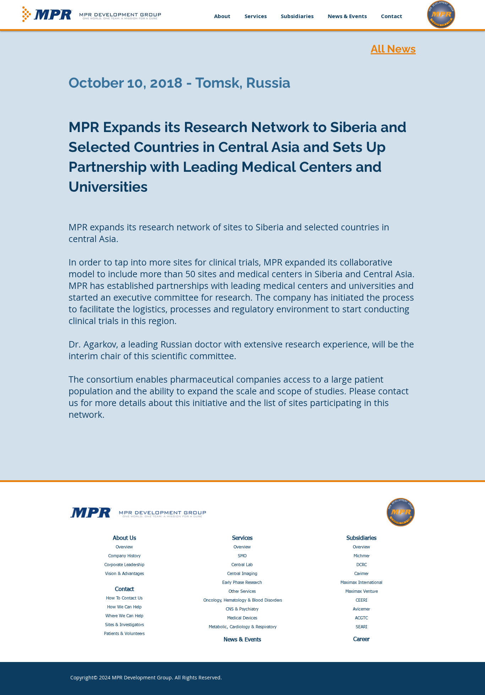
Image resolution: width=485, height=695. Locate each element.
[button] (222, 16)
